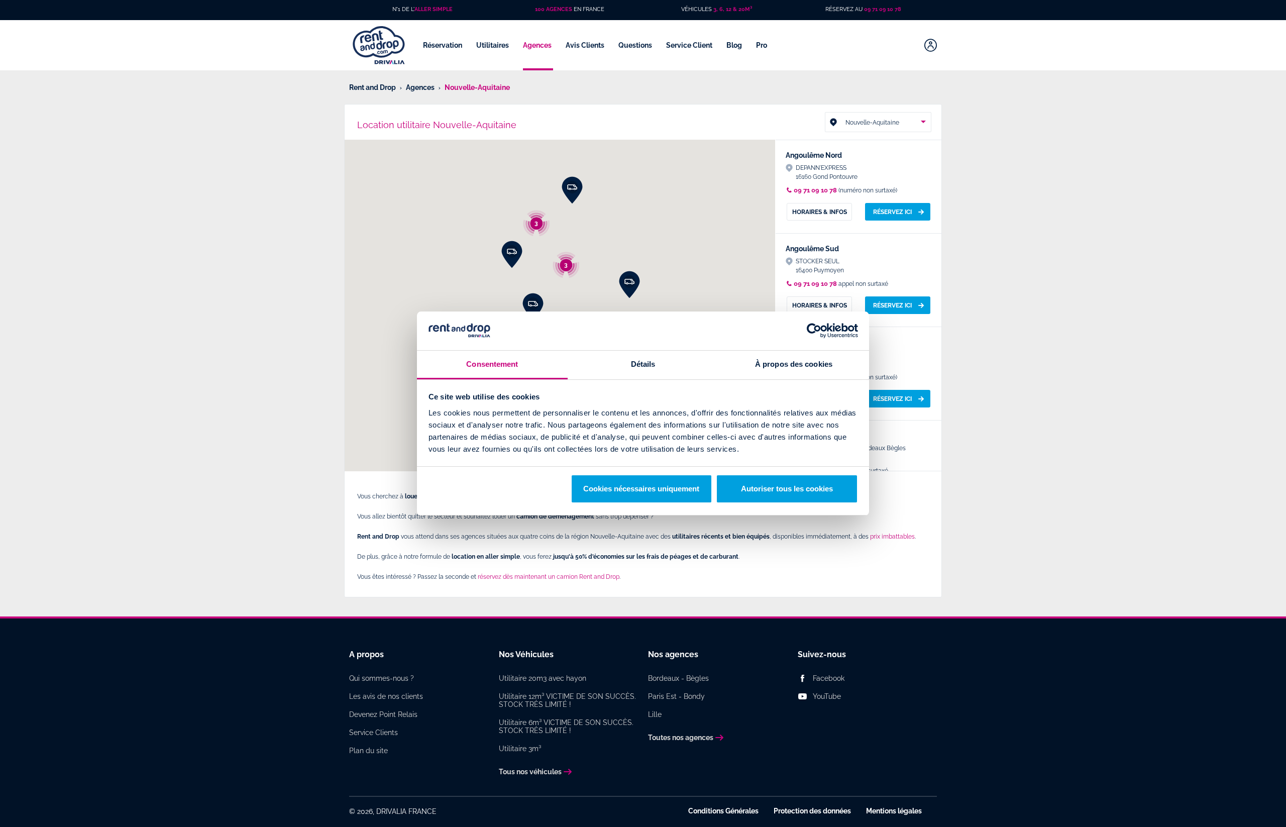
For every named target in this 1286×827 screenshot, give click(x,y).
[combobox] (878, 122)
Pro (762, 45)
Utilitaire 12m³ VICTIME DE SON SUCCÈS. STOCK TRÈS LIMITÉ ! (567, 700)
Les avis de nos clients (386, 696)
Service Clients (373, 733)
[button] (572, 190)
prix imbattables (892, 536)
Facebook (828, 678)
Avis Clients (586, 45)
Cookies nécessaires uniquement (641, 488)
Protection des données (812, 811)
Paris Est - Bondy (676, 696)
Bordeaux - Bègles (678, 678)
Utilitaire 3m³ (520, 749)
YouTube (827, 696)
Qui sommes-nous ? (381, 678)
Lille (655, 714)
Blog (734, 45)
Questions (636, 45)
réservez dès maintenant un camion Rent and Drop (548, 576)
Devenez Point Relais (383, 714)
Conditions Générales (723, 811)
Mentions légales (894, 811)
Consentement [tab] (492, 364)
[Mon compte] (930, 45)
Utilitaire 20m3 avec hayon (542, 678)
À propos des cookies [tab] (793, 364)
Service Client (690, 45)
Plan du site (368, 751)
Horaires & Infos (819, 212)
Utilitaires (493, 45)
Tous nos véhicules (530, 772)
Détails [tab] (643, 364)
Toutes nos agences (680, 738)
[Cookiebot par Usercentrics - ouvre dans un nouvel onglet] (814, 331)
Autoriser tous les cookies (787, 488)
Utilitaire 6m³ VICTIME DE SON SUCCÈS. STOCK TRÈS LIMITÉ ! (566, 726)
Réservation (443, 45)
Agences (538, 45)
